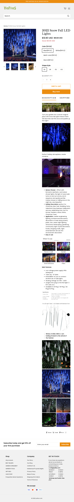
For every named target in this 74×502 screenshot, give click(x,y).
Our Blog (29, 463)
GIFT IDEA (8, 471)
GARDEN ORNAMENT (12, 466)
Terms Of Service (32, 480)
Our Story (30, 460)
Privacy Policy (31, 471)
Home (6, 26)
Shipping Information (33, 477)
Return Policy (31, 474)
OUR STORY (9, 474)
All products (9, 460)
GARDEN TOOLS (10, 469)
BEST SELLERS (9, 463)
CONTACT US (31, 466)
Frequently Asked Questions (14, 477)
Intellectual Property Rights (35, 469)
